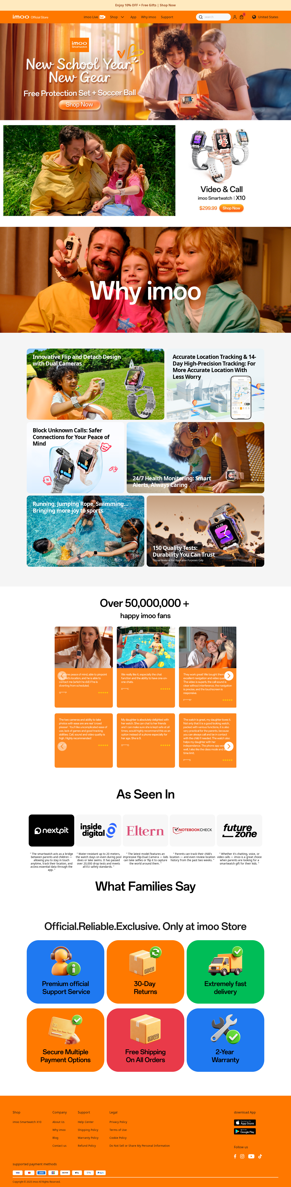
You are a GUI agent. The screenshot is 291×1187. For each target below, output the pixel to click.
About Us (58, 1122)
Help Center (86, 1122)
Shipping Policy (88, 1130)
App (133, 17)
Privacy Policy (118, 1122)
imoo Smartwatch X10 (27, 1122)
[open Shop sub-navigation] (122, 17)
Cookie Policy (117, 1138)
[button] (62, 676)
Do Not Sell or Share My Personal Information (139, 1145)
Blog (55, 1138)
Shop (114, 17)
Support (167, 17)
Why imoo (148, 17)
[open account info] (234, 17)
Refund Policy (87, 1145)
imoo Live (91, 17)
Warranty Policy (88, 1138)
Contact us (59, 1145)
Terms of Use (118, 1130)
